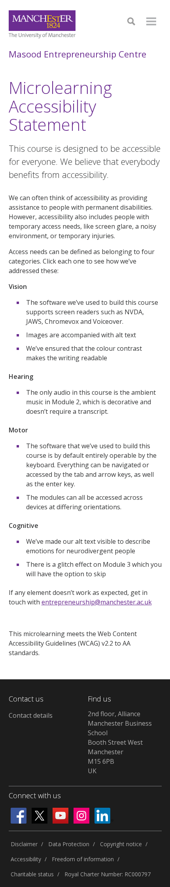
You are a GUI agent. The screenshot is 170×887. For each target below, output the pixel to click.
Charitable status (32, 874)
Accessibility (26, 859)
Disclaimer (24, 844)
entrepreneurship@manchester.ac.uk (97, 602)
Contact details (31, 715)
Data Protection (68, 844)
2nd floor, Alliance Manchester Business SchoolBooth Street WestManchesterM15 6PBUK (120, 742)
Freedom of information (83, 859)
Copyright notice (121, 844)
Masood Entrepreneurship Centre (77, 54)
